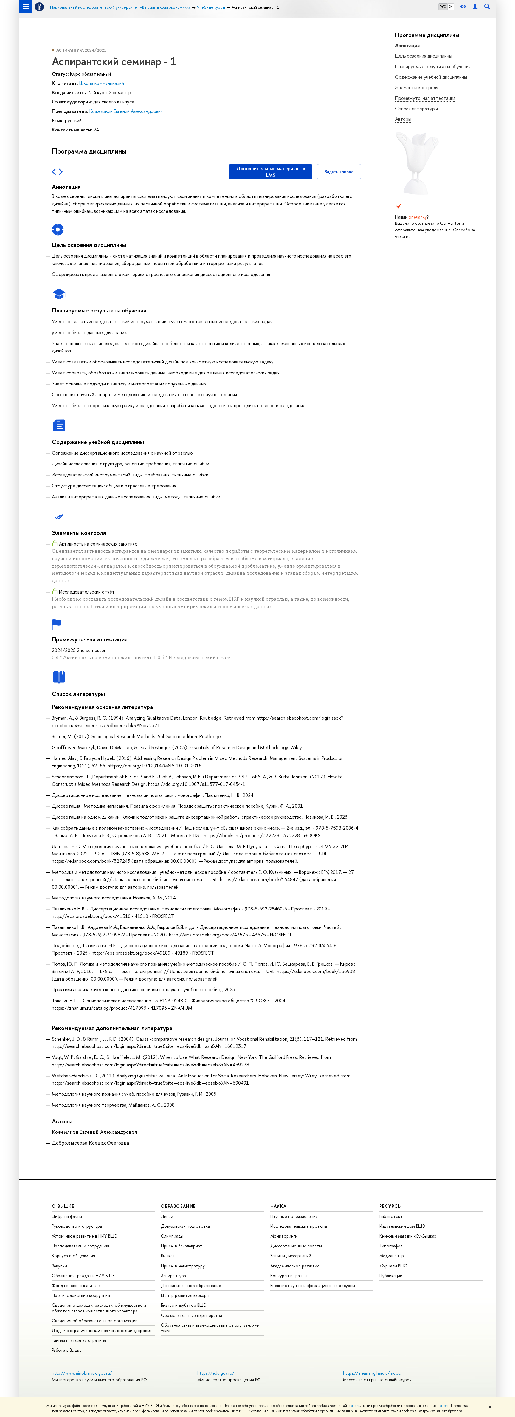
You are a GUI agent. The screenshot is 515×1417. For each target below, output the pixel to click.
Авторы (403, 119)
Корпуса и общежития (73, 1255)
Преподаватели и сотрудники (81, 1246)
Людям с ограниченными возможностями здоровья (101, 1330)
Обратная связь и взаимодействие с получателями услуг (210, 1327)
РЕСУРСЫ (390, 1206)
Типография (390, 1246)
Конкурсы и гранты (288, 1275)
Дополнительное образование (191, 1285)
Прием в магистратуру (183, 1266)
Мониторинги (283, 1236)
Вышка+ (168, 1255)
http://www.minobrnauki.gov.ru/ (82, 1373)
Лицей (167, 1216)
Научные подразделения (294, 1216)
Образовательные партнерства (191, 1315)
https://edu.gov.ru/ (215, 1373)
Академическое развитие (294, 1266)
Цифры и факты (67, 1216)
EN (451, 6)
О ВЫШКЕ (63, 1206)
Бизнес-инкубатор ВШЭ (184, 1305)
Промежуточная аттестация (425, 98)
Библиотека (390, 1216)
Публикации (390, 1275)
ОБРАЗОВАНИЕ (178, 1206)
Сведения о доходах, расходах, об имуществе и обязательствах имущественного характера (99, 1307)
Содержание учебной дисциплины (431, 77)
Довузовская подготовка (185, 1226)
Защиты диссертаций (290, 1255)
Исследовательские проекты (298, 1226)
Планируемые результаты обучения (433, 66)
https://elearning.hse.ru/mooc (372, 1373)
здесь (355, 1405)
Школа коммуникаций (101, 83)
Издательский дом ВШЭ (402, 1226)
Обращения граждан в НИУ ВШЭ (83, 1275)
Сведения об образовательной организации (95, 1320)
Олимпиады (172, 1236)
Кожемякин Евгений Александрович (126, 111)
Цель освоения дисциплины (423, 55)
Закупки (59, 1266)
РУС (443, 6)
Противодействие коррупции (81, 1295)
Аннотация (407, 45)
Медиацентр (391, 1255)
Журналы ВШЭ (393, 1266)
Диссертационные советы (296, 1246)
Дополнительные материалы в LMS (270, 171)
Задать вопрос (339, 171)
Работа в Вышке (67, 1350)
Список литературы (416, 108)
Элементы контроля (416, 87)
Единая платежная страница (79, 1340)
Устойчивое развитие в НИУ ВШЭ (84, 1236)
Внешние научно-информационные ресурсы (312, 1285)
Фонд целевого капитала (76, 1285)
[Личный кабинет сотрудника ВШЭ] (475, 6)
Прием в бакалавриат (181, 1246)
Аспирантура (173, 1275)
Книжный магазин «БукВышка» (408, 1236)
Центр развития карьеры (185, 1295)
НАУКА (278, 1206)
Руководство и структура (77, 1226)
